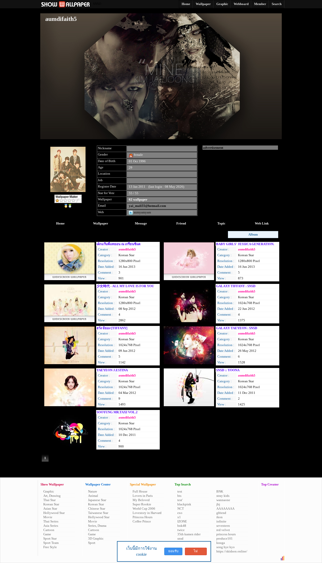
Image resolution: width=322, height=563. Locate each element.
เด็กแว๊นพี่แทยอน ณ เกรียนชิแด (118, 244)
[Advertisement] (240, 181)
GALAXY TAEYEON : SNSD (236, 328)
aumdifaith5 (127, 249)
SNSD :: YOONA (227, 370)
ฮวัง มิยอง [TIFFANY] (112, 328)
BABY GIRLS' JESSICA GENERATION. (245, 244)
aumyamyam (142, 212)
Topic (221, 223)
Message (141, 223)
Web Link (262, 223)
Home (60, 223)
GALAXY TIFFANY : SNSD (235, 286)
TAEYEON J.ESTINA (112, 370)
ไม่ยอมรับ (196, 552)
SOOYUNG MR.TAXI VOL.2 (117, 412)
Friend (181, 223)
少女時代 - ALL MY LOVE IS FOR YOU (125, 286)
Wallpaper (100, 223)
